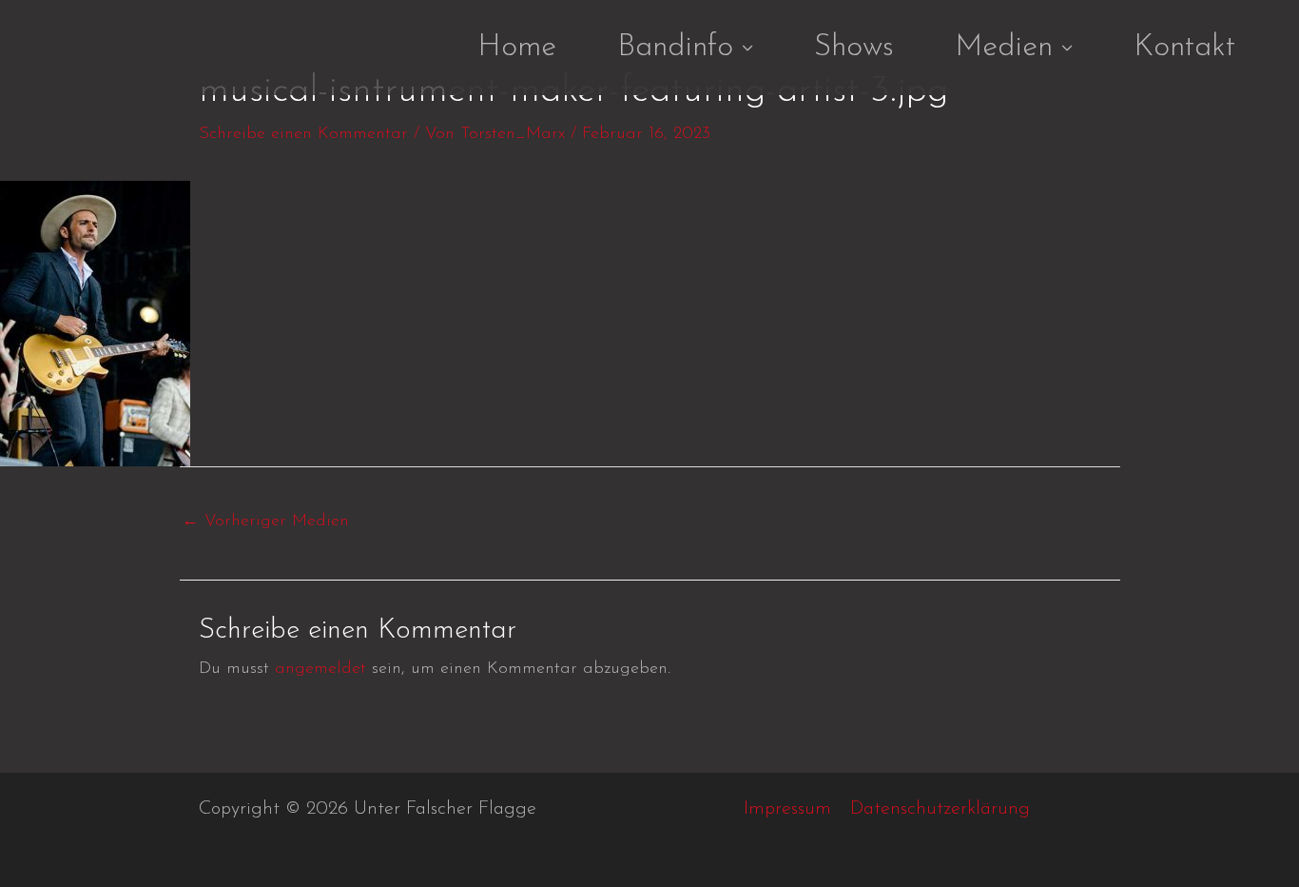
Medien (1004, 47)
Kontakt (1184, 47)
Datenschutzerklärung (940, 808)
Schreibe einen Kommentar (303, 134)
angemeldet (320, 669)
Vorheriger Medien (265, 521)
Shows (854, 47)
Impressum (787, 808)
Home (516, 47)
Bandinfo (675, 47)
